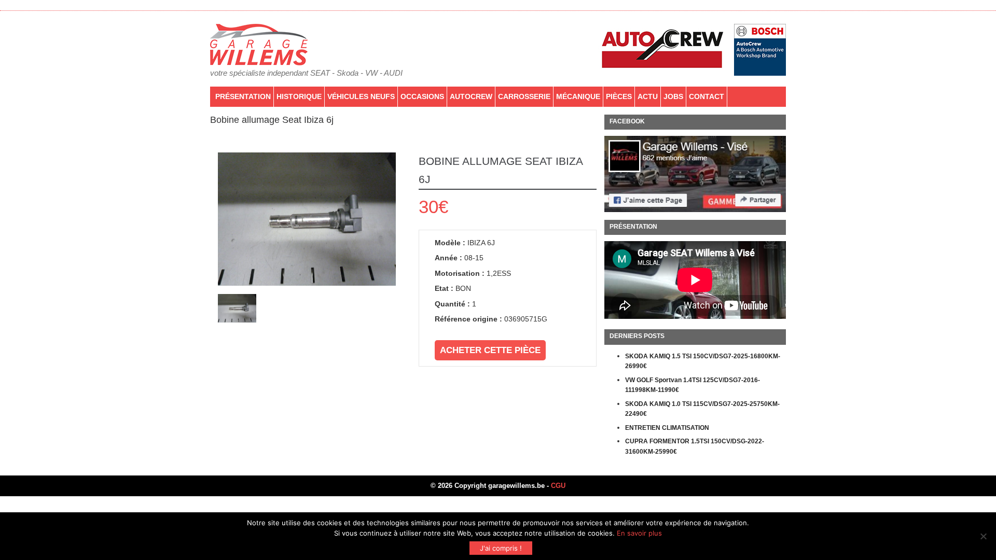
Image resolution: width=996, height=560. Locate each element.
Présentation (243, 96)
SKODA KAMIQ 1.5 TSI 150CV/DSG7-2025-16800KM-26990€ (702, 361)
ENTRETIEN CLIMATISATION (667, 427)
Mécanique (578, 96)
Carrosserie (524, 96)
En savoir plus (639, 533)
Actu (648, 96)
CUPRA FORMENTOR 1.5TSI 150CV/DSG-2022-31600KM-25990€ (694, 446)
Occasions (422, 96)
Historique (299, 96)
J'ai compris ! (501, 548)
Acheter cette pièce (490, 350)
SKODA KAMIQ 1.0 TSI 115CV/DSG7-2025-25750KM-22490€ (702, 409)
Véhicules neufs (361, 96)
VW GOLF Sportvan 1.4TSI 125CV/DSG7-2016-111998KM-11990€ (692, 385)
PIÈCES (619, 96)
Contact (706, 96)
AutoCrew (471, 96)
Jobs (673, 96)
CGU (558, 485)
